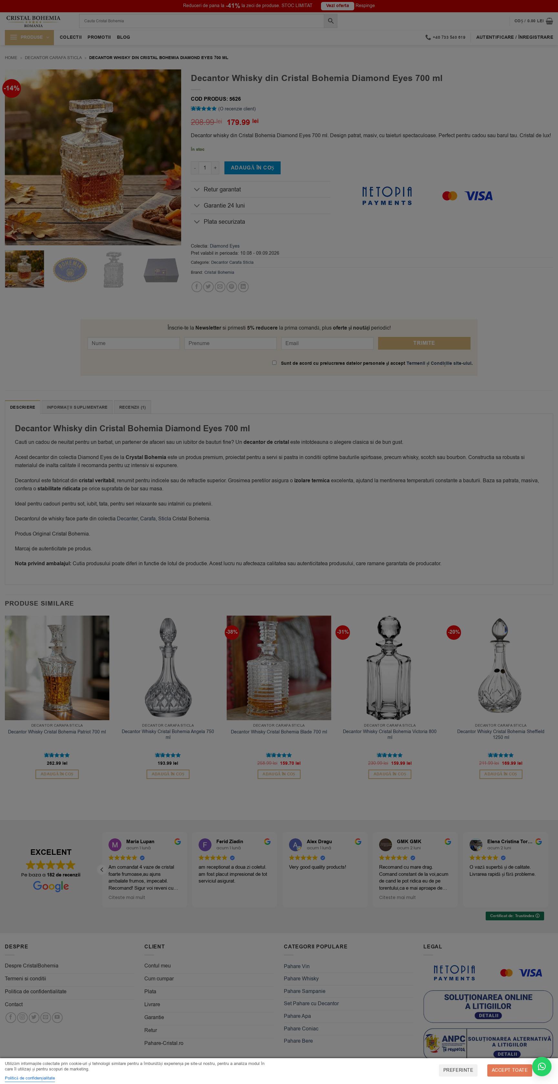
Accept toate (510, 1070)
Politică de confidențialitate (30, 1078)
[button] (542, 1066)
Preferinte (458, 1070)
